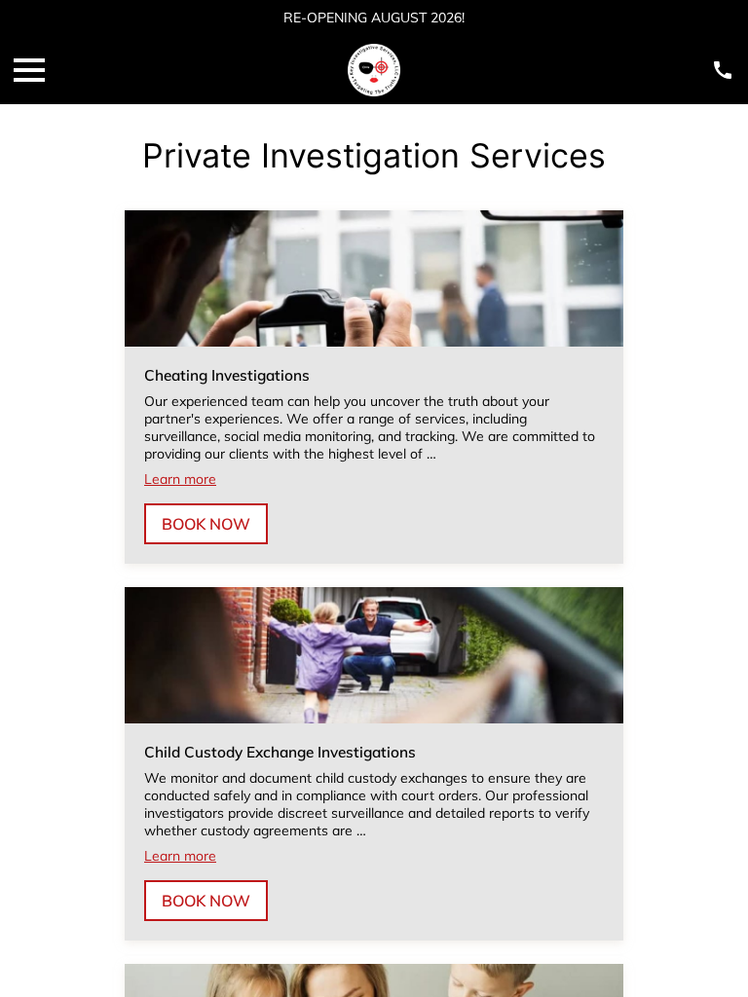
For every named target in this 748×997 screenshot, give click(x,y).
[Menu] (29, 70)
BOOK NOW (206, 524)
